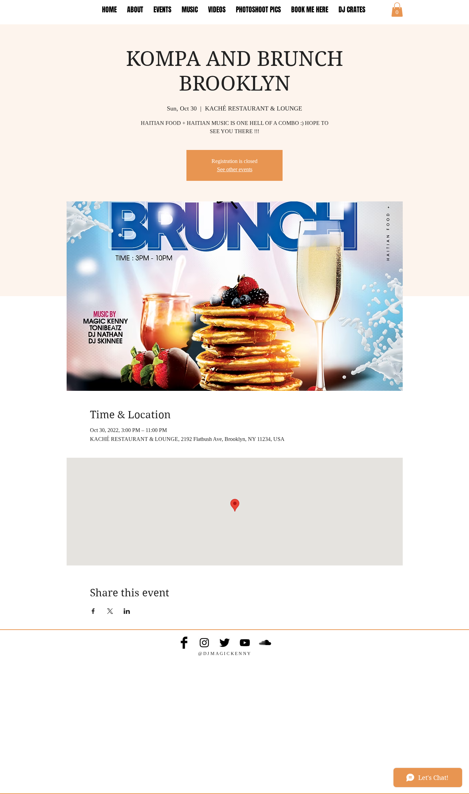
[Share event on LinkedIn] (127, 611)
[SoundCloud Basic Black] (265, 643)
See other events (234, 169)
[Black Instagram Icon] (204, 643)
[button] (397, 9)
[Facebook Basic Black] (184, 643)
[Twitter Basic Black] (224, 643)
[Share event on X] (110, 611)
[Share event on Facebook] (93, 611)
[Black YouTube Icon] (245, 643)
